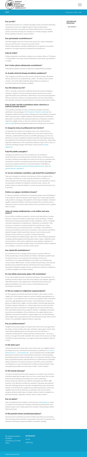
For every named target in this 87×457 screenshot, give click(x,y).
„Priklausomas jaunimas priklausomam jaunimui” (29, 166)
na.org (28, 439)
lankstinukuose (44, 402)
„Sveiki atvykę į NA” (23, 353)
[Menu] (79, 4)
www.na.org (9, 123)
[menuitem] (79, 4)
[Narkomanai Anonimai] (15, 4)
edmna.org (29, 442)
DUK (7, 12)
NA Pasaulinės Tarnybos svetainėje (36, 112)
